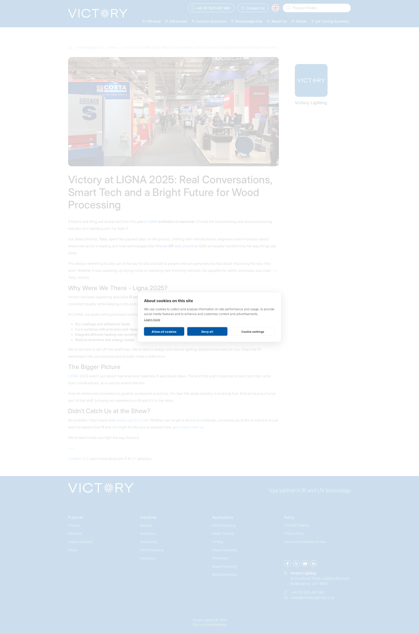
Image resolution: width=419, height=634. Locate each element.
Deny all (207, 331)
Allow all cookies (164, 331)
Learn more (152, 319)
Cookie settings (252, 331)
